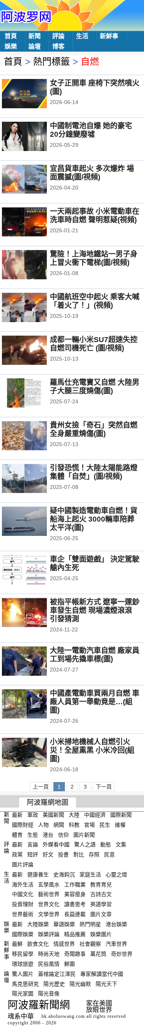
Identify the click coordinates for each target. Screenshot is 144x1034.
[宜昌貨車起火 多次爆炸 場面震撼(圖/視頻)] (35, 179)
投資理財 (22, 904)
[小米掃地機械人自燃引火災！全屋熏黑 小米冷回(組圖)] (35, 753)
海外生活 (22, 884)
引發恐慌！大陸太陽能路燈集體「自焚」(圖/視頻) (93, 472)
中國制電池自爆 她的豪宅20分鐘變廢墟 (91, 130)
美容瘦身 (75, 894)
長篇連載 (75, 914)
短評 (32, 854)
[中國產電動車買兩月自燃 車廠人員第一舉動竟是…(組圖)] (35, 704)
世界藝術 (22, 914)
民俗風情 (49, 964)
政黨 (17, 854)
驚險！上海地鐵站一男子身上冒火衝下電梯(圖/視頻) (93, 258)
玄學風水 (49, 884)
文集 (121, 844)
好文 (48, 854)
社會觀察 (90, 944)
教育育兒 (101, 884)
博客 (58, 46)
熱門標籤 (51, 61)
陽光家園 (22, 993)
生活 (82, 36)
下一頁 (104, 787)
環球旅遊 (22, 964)
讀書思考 (75, 904)
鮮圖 (69, 964)
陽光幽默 (80, 983)
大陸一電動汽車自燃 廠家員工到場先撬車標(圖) (94, 654)
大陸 (74, 815)
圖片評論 (22, 864)
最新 (17, 815)
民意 (109, 854)
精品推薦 (75, 934)
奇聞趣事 (75, 954)
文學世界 (49, 914)
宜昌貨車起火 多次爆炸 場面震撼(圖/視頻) (92, 172)
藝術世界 (49, 894)
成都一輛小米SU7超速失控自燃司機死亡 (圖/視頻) (93, 344)
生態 (32, 834)
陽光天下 (106, 983)
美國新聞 (53, 815)
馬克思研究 (25, 983)
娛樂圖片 (101, 934)
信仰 (63, 834)
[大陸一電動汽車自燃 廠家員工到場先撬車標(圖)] (35, 661)
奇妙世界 (121, 954)
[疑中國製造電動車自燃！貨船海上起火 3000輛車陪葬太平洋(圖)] (35, 522)
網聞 (58, 825)
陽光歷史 (54, 983)
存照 (94, 854)
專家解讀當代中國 (101, 974)
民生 (104, 825)
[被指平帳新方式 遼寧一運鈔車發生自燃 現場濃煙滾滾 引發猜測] (35, 613)
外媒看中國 (56, 844)
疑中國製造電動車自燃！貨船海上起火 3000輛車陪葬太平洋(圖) (93, 519)
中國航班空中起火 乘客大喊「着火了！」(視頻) (94, 301)
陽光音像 (49, 993)
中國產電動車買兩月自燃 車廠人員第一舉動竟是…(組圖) (94, 701)
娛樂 (11, 46)
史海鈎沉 (64, 874)
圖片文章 (101, 914)
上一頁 (41, 787)
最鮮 (17, 944)
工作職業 (75, 884)
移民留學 (22, 954)
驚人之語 (85, 844)
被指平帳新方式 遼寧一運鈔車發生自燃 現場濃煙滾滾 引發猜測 (94, 610)
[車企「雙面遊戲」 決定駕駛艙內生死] (35, 570)
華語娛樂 (64, 924)
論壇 (34, 46)
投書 (63, 854)
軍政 (32, 815)
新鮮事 (109, 36)
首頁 (11, 36)
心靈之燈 (116, 874)
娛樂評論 (49, 934)
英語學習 (101, 904)
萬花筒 (98, 954)
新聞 (34, 36)
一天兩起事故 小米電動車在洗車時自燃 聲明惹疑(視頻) (94, 215)
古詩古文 (101, 894)
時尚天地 (49, 954)
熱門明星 (90, 924)
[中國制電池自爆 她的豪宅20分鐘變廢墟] (35, 137)
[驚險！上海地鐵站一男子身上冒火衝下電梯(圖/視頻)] (35, 265)
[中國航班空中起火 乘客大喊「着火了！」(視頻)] (35, 308)
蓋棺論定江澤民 (57, 974)
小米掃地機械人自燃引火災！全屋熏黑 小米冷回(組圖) (92, 750)
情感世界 (64, 944)
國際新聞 (121, 815)
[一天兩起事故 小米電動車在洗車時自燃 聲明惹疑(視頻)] (35, 222)
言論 (32, 844)
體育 (17, 834)
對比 (78, 854)
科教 (74, 825)
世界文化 (49, 904)
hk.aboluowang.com (63, 1016)
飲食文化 (38, 944)
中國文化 (22, 894)
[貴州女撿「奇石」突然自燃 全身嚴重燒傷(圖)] (35, 436)
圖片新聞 (84, 834)
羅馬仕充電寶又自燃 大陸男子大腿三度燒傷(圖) (94, 386)
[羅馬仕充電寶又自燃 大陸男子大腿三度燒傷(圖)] (35, 393)
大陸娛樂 (38, 924)
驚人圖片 (22, 974)
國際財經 (22, 825)
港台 (48, 834)
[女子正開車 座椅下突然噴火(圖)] (35, 94)
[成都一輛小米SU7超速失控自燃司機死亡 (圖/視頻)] (35, 351)
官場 (89, 825)
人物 (43, 825)
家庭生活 (90, 874)
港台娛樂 (116, 924)
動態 (105, 844)
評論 (58, 36)
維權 (120, 825)
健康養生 (38, 874)
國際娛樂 (22, 934)
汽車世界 (116, 944)
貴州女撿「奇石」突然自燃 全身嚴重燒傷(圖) (93, 429)
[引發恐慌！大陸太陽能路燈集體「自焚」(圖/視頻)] (35, 479)
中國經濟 (95, 815)
